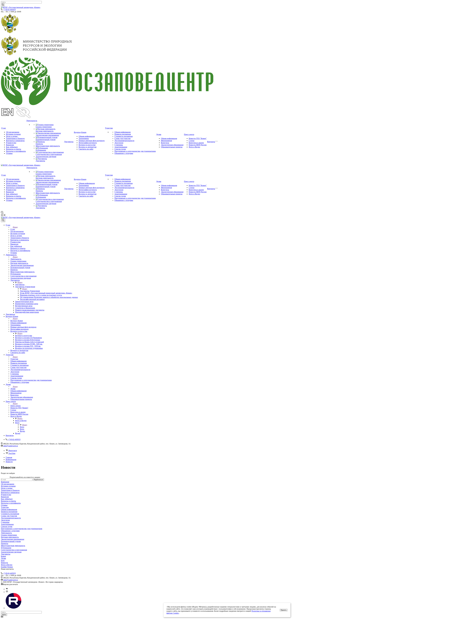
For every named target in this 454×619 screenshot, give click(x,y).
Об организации (12, 132)
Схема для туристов (122, 138)
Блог (3, 560)
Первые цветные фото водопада (92, 141)
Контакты (211, 142)
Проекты (39, 144)
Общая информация (87, 136)
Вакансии (10, 145)
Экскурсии (118, 143)
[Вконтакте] (7, 589)
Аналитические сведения (46, 157)
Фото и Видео (194, 147)
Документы (40, 161)
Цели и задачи (11, 136)
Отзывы (9, 153)
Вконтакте (13, 451)
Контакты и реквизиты (15, 141)
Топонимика (84, 138)
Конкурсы (165, 143)
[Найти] (3, 4)
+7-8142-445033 (9, 10)
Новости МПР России (198, 145)
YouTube (12, 453)
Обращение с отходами (123, 153)
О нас (3, 128)
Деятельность (31, 121)
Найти (4, 615)
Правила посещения (122, 134)
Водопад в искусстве (87, 145)
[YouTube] (7, 592)
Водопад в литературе (87, 147)
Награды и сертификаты (16, 151)
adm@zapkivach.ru (10, 446)
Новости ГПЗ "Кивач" (198, 138)
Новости (4, 563)
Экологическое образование (172, 145)
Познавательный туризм (45, 140)
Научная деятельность (44, 131)
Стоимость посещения (123, 136)
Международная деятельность (48, 146)
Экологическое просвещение (47, 135)
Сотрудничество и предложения (49, 154)
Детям (158, 134)
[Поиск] (3, 220)
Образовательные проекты (171, 147)
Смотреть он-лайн (86, 149)
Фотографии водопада (88, 143)
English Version (7, 567)
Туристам (109, 128)
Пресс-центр (189, 134)
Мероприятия (166, 141)
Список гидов (120, 149)
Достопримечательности (124, 141)
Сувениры (118, 145)
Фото (22, 427)
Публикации (41, 150)
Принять (284, 610)
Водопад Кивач (80, 132)
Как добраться (11, 147)
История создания (13, 134)
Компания (5, 482)
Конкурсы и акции (196, 143)
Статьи (191, 141)
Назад (15, 227)
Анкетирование (120, 147)
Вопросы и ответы (13, 149)
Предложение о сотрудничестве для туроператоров (135, 151)
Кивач (3, 556)
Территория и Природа (15, 138)
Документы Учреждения (30, 291)
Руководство (11, 143)
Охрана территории (44, 127)
